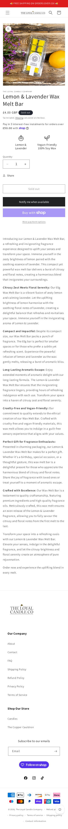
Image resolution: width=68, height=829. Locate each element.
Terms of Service (17, 695)
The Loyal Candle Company (29, 809)
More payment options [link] (34, 221)
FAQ (10, 660)
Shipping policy (54, 815)
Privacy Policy (16, 686)
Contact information (36, 821)
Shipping (19, 118)
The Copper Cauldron (21, 727)
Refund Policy (16, 678)
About (11, 643)
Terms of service (35, 815)
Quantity (7, 156)
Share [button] (10, 175)
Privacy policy (16, 815)
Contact (12, 652)
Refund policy (53, 809)
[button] (7, 13)
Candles (12, 718)
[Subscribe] (55, 751)
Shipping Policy (17, 669)
